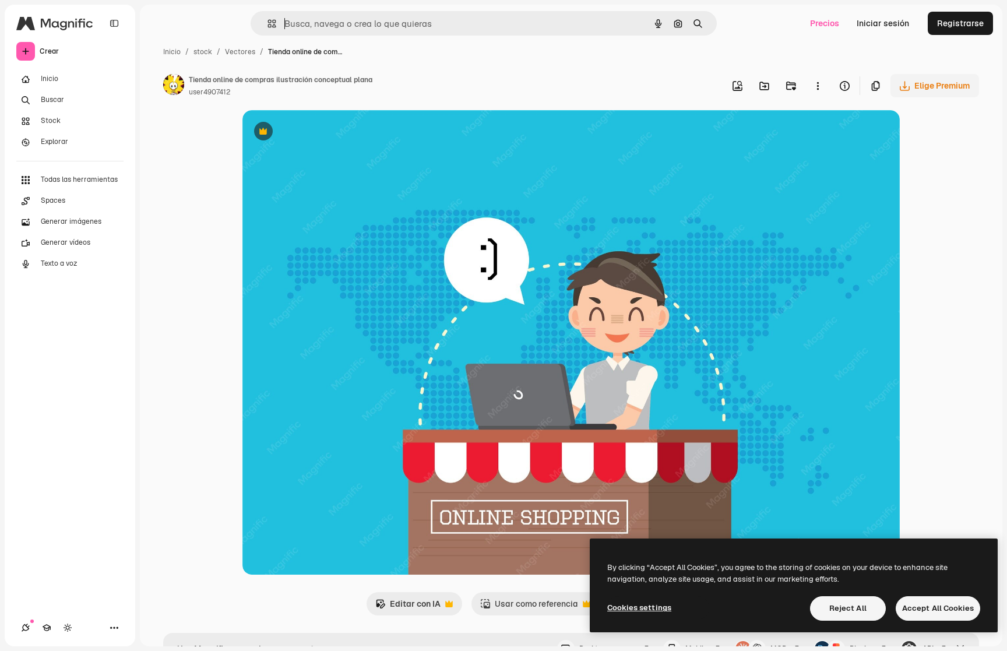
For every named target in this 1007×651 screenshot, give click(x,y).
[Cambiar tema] (67, 627)
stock (202, 52)
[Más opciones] (817, 85)
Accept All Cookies (938, 608)
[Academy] (46, 627)
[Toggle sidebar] (114, 23)
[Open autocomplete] (267, 23)
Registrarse (960, 23)
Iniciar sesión (883, 23)
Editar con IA (408, 607)
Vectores (240, 52)
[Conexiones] (25, 627)
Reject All (848, 608)
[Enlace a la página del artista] (173, 86)
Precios (824, 23)
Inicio (172, 52)
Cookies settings (639, 608)
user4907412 (209, 92)
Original (317, 132)
